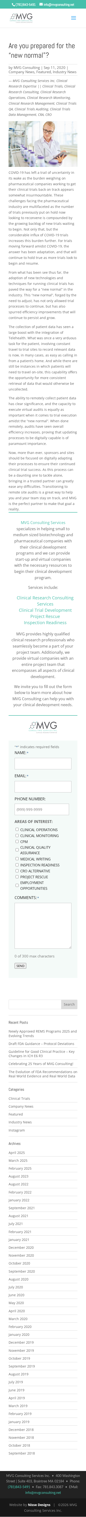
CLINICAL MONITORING (39, 835)
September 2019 (22, 1366)
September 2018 (22, 1453)
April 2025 (17, 1152)
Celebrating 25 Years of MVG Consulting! (41, 1063)
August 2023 (18, 1176)
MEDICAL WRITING (35, 859)
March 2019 (18, 1406)
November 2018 (21, 1437)
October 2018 (19, 1445)
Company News (21, 71)
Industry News (64, 71)
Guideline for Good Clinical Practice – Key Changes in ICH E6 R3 (42, 1053)
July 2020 (16, 1287)
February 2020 (20, 1326)
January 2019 (19, 1421)
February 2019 (20, 1413)
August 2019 (18, 1374)
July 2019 (16, 1382)
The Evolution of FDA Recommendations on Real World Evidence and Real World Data (43, 1074)
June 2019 (16, 1390)
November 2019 (21, 1350)
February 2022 (20, 1192)
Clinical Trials (19, 1098)
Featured (43, 71)
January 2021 (19, 1239)
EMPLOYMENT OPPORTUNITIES (33, 885)
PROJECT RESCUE (34, 876)
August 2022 (18, 1184)
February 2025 (20, 1168)
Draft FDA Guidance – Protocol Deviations (41, 1043)
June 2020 (16, 1295)
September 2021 (22, 1208)
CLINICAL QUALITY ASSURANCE (35, 850)
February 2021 (20, 1231)
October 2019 (19, 1358)
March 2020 (18, 1318)
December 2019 (21, 1342)
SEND (20, 966)
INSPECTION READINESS (39, 865)
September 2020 (22, 1271)
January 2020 (19, 1334)
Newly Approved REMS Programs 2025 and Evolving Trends (43, 1033)
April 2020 (17, 1311)
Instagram (17, 1130)
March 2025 (18, 1160)
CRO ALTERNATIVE (35, 871)
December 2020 (21, 1247)
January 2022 (19, 1200)
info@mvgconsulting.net (43, 1493)
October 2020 (19, 1263)
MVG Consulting (27, 67)
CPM (24, 841)
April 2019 (17, 1398)
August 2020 (18, 1279)
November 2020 (21, 1255)
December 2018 (21, 1429)
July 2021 (16, 1223)
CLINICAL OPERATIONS (39, 829)
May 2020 (16, 1303)
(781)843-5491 (26, 4)
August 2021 (18, 1216)
